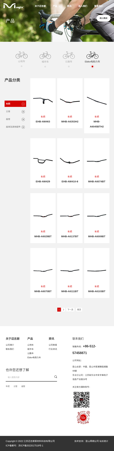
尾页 (79, 309)
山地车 (30, 345)
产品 (55, 6)
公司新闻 (53, 345)
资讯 (69, 6)
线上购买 (103, 18)
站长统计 (103, 441)
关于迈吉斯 (40, 6)
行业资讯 (53, 349)
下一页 (70, 309)
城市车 (30, 349)
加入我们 (82, 6)
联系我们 (98, 6)
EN (90, 18)
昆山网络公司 (92, 441)
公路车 (30, 353)
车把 (8, 104)
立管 (8, 111)
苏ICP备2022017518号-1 (30, 445)
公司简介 (10, 345)
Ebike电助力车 (34, 357)
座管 (8, 119)
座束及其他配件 (13, 127)
